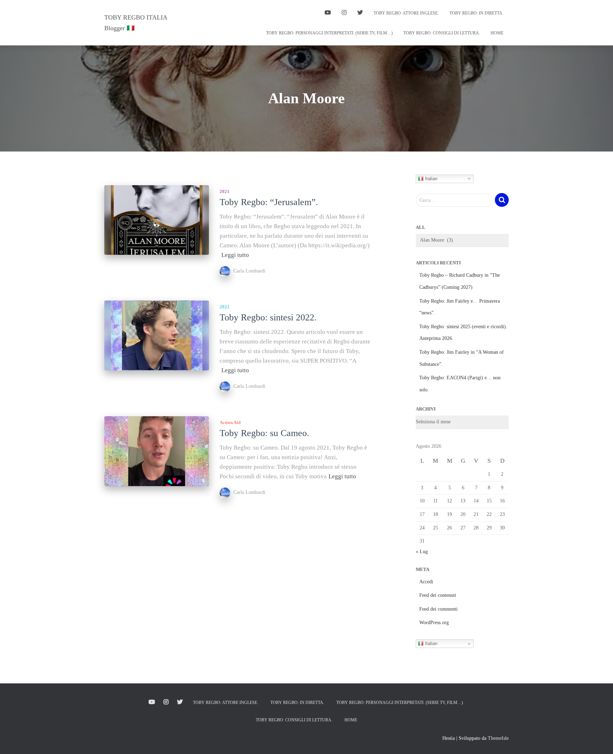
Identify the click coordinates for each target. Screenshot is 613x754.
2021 (225, 191)
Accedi (426, 581)
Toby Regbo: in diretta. (476, 13)
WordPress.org (434, 622)
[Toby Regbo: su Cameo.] (156, 451)
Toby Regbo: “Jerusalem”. (269, 202)
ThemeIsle (498, 738)
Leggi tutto (235, 255)
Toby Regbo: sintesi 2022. (268, 317)
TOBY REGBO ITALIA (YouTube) (327, 13)
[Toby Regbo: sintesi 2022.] (156, 335)
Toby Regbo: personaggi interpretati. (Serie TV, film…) (329, 33)
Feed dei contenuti (437, 595)
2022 (225, 306)
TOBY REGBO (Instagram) (344, 13)
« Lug (422, 551)
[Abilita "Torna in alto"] (599, 740)
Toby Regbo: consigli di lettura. (441, 33)
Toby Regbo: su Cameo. (264, 433)
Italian (430, 178)
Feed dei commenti (438, 609)
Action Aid (230, 422)
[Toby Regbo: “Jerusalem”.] (156, 220)
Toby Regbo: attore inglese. (406, 13)
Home (497, 33)
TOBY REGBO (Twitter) (360, 13)
